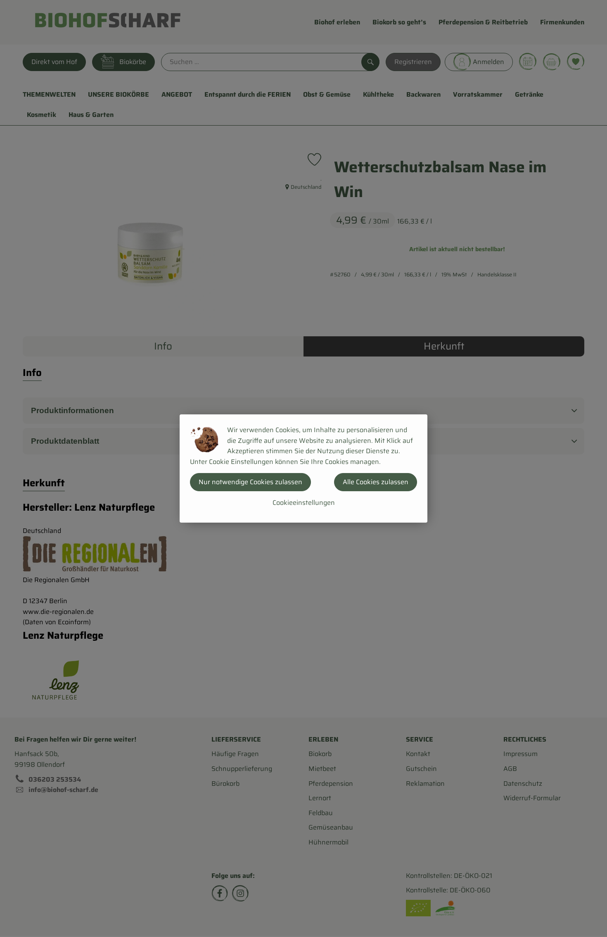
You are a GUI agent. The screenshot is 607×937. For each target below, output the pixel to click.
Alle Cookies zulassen (375, 482)
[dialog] (303, 468)
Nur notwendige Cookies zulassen (250, 482)
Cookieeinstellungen (304, 502)
